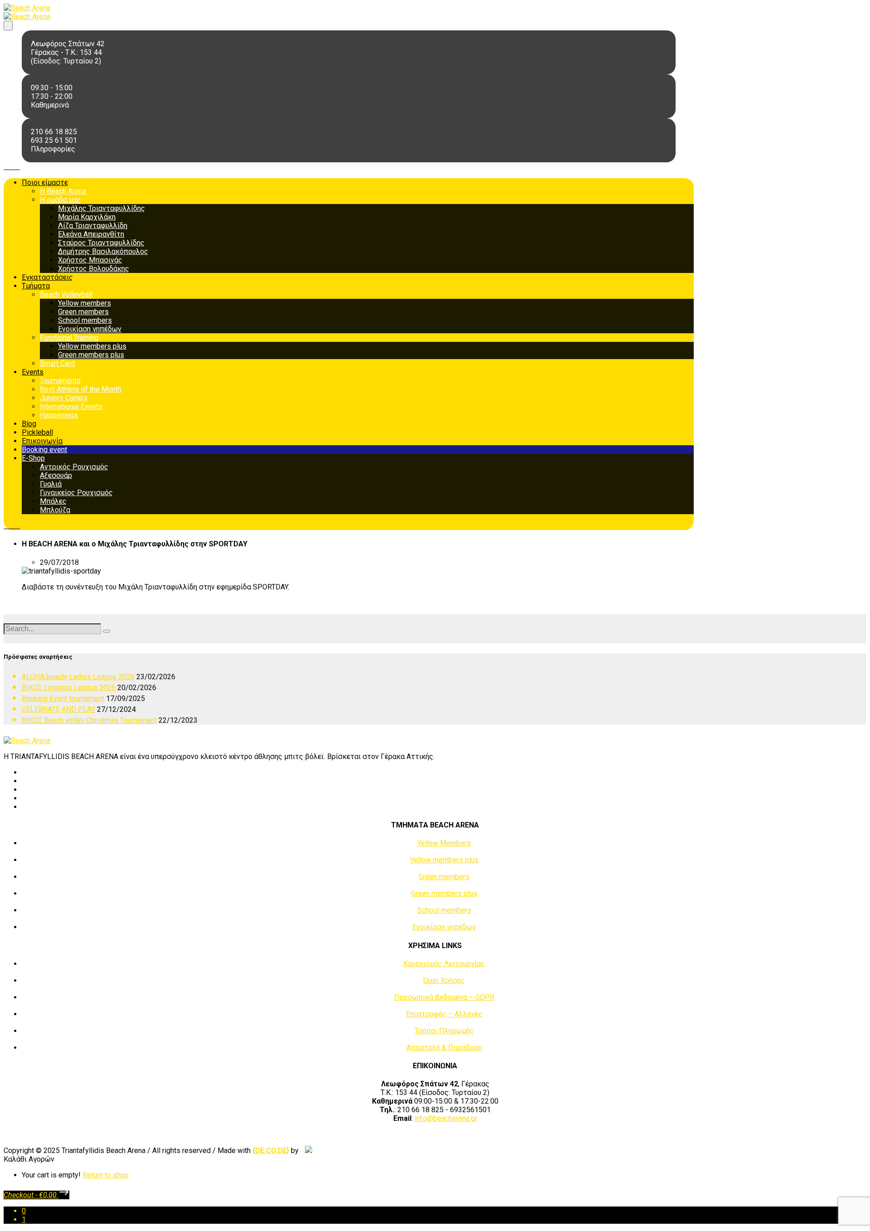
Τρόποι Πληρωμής (444, 1031)
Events (33, 372)
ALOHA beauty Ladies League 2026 (78, 676)
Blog (29, 423)
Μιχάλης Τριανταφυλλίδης (101, 208)
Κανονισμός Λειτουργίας (444, 963)
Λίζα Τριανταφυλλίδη (92, 225)
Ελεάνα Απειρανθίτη (91, 234)
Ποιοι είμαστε (45, 182)
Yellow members (84, 303)
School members (85, 320)
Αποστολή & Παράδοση (444, 1047)
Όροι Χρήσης (444, 980)
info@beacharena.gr (446, 1118)
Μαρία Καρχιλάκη (87, 217)
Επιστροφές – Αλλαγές (444, 1014)
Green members (83, 311)
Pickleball (37, 432)
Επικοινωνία (42, 441)
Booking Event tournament (63, 698)
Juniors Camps (63, 398)
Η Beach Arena (63, 191)
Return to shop (105, 1175)
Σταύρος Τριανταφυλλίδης (101, 242)
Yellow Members (444, 843)
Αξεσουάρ (56, 475)
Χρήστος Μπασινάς (90, 260)
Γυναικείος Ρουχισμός (76, 492)
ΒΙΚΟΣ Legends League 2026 (69, 687)
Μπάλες (53, 501)
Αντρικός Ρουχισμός (74, 466)
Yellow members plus (92, 346)
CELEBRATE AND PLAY (58, 709)
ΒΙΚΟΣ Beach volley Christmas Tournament (89, 720)
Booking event (44, 449)
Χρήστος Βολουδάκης (93, 268)
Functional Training (69, 337)
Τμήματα (36, 286)
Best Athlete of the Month (80, 389)
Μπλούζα (55, 510)
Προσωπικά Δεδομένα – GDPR (444, 997)
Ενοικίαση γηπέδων (89, 329)
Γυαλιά (51, 484)
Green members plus (91, 354)
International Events (71, 406)
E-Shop (33, 458)
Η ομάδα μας (60, 199)
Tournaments (60, 380)
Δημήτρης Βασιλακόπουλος (103, 251)
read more (38, 602)
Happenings (59, 415)
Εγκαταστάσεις (47, 277)
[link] (270, 1150)
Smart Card (57, 363)
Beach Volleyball (66, 294)
